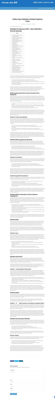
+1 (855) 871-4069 (47, 2)
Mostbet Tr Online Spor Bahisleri (16, 37)
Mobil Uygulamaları (15, 62)
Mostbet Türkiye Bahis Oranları (16, 72)
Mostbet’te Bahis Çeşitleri (16, 69)
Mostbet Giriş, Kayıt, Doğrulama (16, 67)
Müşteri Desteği (14, 50)
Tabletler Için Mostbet (15, 39)
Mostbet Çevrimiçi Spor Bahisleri (17, 49)
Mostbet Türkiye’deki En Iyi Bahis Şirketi (17, 71)
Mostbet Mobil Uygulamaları (16, 59)
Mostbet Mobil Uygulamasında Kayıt (17, 38)
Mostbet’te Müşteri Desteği (16, 70)
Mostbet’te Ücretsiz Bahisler (16, 68)
